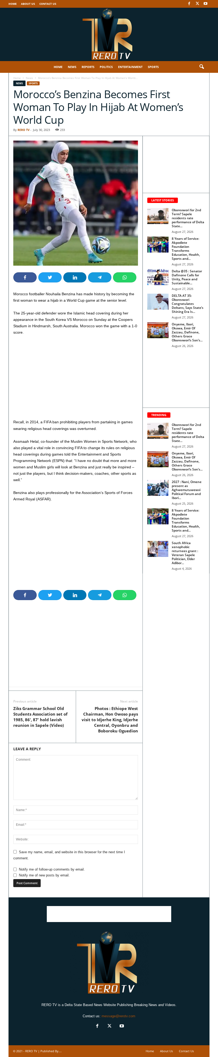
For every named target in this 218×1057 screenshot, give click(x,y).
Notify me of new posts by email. (44, 875)
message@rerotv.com (118, 1016)
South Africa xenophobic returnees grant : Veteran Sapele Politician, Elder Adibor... (185, 553)
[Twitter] (197, 4)
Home (13, 4)
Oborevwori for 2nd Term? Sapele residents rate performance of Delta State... (188, 218)
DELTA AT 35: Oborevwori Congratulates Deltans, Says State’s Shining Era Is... (187, 303)
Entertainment (130, 67)
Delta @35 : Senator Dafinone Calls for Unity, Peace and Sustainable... (187, 277)
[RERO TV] (109, 34)
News (72, 67)
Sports (153, 67)
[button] (201, 67)
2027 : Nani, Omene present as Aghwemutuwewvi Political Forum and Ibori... (187, 490)
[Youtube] (205, 4)
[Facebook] (189, 4)
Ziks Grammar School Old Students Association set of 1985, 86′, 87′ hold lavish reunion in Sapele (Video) (40, 717)
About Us (28, 4)
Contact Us (47, 4)
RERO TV (24, 130)
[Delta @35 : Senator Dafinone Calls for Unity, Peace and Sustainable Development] (158, 277)
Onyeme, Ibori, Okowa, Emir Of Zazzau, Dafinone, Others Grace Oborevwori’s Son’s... (187, 332)
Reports (88, 67)
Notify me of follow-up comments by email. (52, 869)
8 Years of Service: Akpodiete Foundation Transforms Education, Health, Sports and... (186, 248)
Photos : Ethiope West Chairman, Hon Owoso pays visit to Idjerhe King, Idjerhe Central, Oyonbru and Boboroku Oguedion (110, 719)
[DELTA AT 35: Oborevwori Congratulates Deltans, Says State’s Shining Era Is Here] (158, 302)
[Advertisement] (75, 379)
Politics (106, 67)
